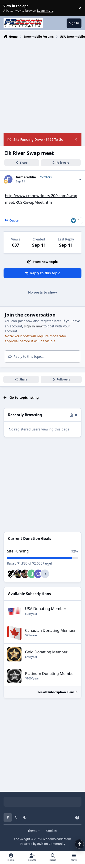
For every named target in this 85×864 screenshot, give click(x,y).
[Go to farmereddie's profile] (8, 179)
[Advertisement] (42, 85)
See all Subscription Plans (56, 692)
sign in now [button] (33, 326)
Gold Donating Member (46, 652)
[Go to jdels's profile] (31, 574)
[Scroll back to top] (79, 844)
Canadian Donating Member (50, 630)
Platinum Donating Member (50, 673)
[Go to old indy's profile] (38, 574)
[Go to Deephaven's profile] (12, 574)
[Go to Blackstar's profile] (25, 574)
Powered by (42, 844)
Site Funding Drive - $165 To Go (38, 139)
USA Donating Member (45, 608)
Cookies (51, 831)
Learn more (9, 8)
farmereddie (26, 177)
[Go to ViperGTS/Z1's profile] (18, 574)
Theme (33, 831)
